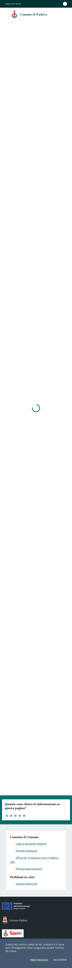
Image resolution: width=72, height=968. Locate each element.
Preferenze (39, 960)
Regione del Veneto (13, 3)
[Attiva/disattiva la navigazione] (4, 14)
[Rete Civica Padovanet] (36, 933)
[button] (65, 14)
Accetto (60, 960)
